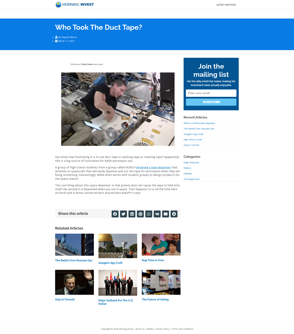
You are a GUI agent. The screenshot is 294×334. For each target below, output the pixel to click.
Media (150, 328)
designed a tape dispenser (153, 167)
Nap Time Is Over (153, 260)
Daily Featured (191, 162)
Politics (187, 167)
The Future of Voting (155, 299)
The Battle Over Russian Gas (73, 260)
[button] (115, 214)
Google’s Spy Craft (110, 262)
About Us (140, 328)
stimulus (188, 173)
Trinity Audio (86, 64)
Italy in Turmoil (65, 299)
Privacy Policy (162, 328)
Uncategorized (191, 178)
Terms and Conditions (182, 328)
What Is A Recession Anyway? (199, 123)
